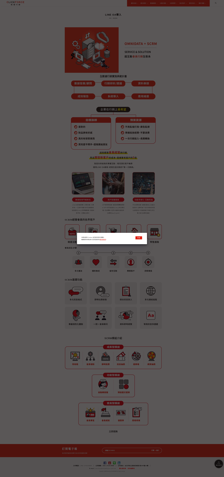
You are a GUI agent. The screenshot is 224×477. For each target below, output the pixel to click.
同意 (138, 237)
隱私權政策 (103, 239)
